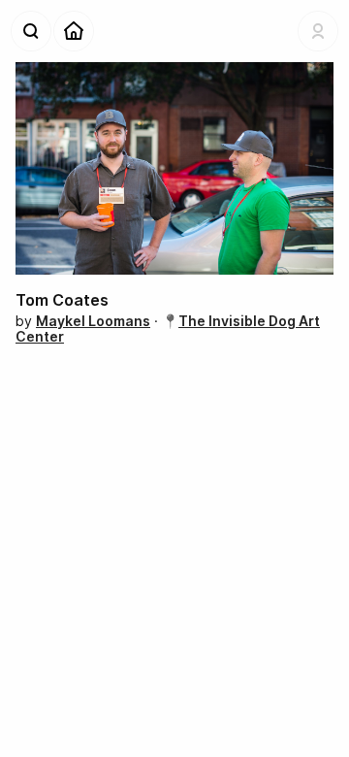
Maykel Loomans (93, 321)
